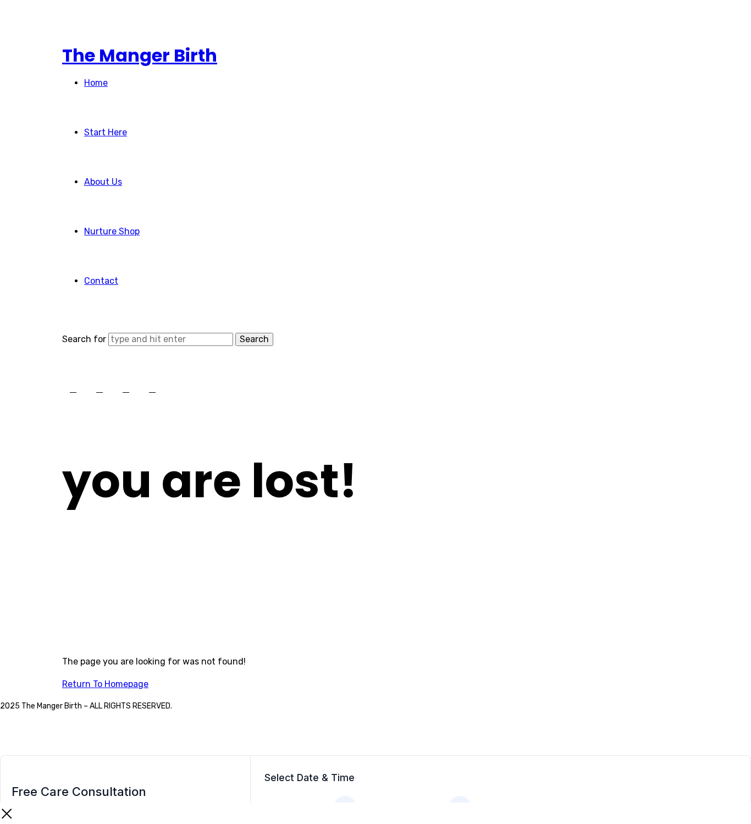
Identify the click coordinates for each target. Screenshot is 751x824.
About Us (103, 182)
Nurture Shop (112, 231)
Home (96, 83)
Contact (101, 281)
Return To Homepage (105, 684)
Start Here (105, 132)
